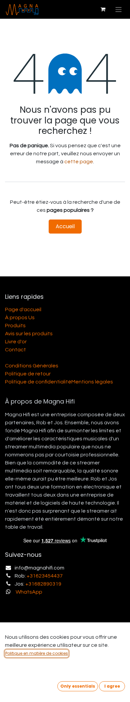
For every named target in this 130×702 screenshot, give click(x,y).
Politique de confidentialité (38, 381)
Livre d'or (16, 341)
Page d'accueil (23, 309)
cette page (78, 161)
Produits (15, 325)
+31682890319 (43, 584)
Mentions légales (92, 381)
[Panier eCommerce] (103, 9)
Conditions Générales (31, 365)
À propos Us (20, 317)
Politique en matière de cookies (36, 653)
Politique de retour (28, 373)
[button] (77, 686)
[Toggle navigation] (118, 9)
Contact (15, 349)
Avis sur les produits (29, 333)
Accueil (65, 226)
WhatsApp (29, 592)
